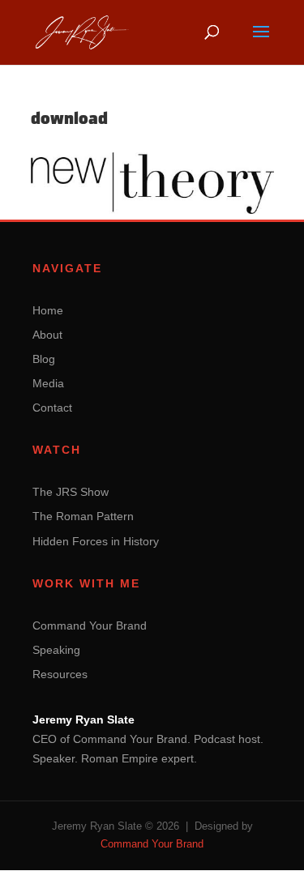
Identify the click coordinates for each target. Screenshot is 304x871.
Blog (43, 358)
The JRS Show (70, 491)
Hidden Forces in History (95, 541)
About (47, 334)
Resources (60, 674)
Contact (52, 407)
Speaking (56, 649)
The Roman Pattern (83, 516)
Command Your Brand (89, 625)
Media (48, 383)
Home (47, 310)
